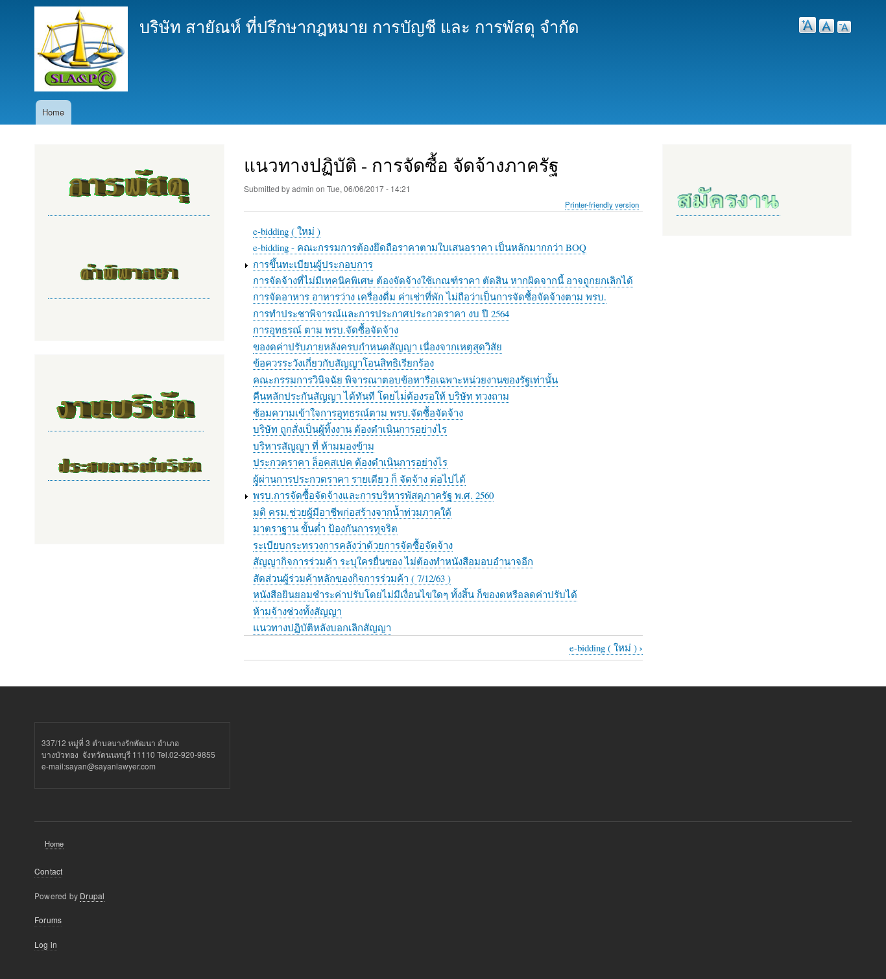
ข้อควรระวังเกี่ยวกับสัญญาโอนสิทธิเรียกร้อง (343, 362)
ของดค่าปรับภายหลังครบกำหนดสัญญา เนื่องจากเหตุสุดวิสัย (377, 346)
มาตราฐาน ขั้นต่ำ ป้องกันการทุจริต (325, 528)
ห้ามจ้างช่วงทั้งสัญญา (297, 611)
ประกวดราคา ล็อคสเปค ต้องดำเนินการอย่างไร (350, 461)
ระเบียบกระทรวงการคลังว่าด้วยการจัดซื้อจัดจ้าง (353, 544)
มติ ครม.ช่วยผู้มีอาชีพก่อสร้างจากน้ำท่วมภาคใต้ (352, 511)
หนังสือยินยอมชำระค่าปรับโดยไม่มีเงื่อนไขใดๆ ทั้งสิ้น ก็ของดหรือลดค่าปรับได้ (415, 594)
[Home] (81, 50)
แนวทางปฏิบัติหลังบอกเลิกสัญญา (322, 627)
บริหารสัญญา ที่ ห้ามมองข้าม (313, 445)
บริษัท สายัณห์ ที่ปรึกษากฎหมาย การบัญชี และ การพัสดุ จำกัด (359, 26)
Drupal (92, 895)
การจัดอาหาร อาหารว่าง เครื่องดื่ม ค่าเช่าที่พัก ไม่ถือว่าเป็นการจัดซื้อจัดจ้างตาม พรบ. (429, 296)
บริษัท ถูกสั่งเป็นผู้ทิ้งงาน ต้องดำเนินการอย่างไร (350, 428)
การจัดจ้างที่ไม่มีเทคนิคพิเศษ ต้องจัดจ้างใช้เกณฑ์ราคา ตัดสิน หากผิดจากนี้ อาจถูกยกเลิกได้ (443, 280)
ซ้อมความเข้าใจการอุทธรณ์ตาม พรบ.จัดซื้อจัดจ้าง (358, 412)
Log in (45, 944)
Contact (48, 870)
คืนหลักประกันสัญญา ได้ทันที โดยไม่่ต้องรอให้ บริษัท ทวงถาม (381, 395)
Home (53, 112)
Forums (48, 919)
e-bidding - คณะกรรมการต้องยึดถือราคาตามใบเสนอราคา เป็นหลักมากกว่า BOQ (419, 247)
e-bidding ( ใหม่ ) (286, 230)
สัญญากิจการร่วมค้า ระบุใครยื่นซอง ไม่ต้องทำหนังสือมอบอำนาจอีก (393, 561)
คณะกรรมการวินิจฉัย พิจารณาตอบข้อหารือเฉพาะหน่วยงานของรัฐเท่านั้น (405, 379)
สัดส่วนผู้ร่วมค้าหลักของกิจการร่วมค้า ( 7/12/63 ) (352, 578)
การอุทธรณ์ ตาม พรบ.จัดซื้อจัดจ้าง (325, 329)
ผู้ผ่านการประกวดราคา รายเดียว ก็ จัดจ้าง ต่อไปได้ (359, 478)
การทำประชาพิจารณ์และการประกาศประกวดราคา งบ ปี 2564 (381, 313)
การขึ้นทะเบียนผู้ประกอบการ (313, 264)
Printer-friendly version (602, 204)
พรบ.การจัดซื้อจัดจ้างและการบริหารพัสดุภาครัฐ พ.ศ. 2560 (373, 495)
